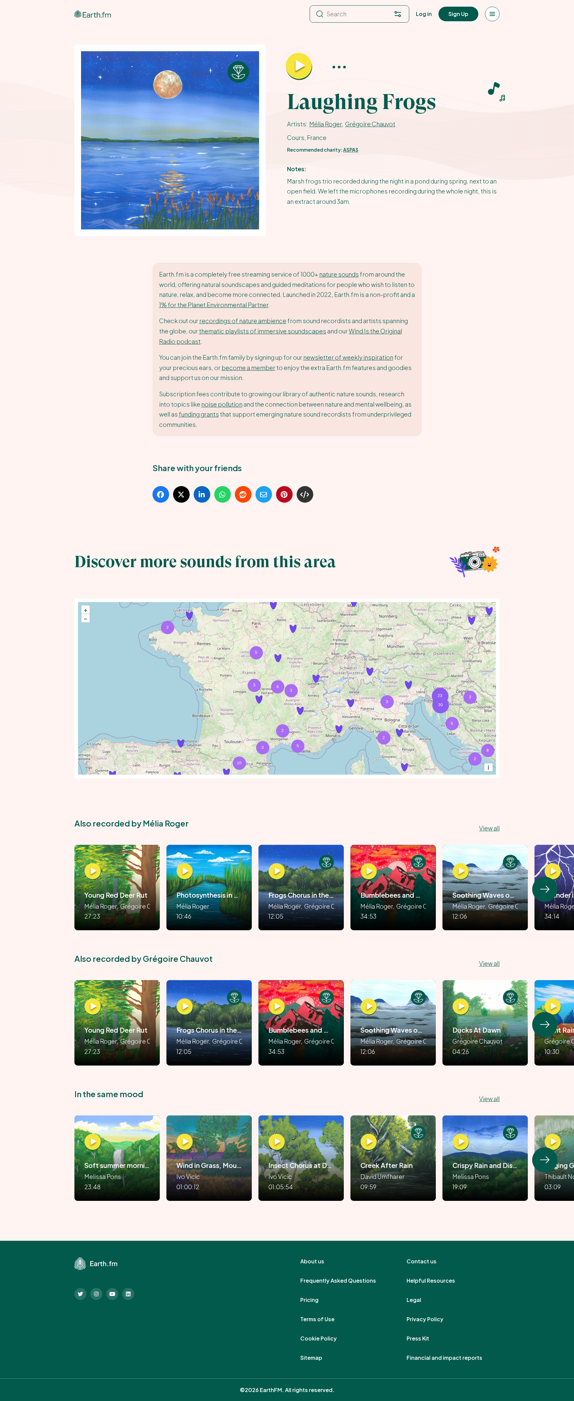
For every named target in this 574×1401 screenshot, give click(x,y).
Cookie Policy (325, 1338)
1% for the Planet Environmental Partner (213, 305)
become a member (248, 367)
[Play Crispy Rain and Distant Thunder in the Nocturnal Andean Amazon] (460, 1142)
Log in (424, 13)
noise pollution (221, 404)
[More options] (339, 67)
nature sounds (339, 274)
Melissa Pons (102, 1176)
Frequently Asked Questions (345, 1281)
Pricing (316, 1300)
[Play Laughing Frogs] (299, 66)
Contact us (429, 1261)
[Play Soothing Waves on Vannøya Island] (460, 871)
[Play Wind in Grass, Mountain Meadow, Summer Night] (184, 1142)
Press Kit (425, 1338)
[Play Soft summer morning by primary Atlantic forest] (92, 1142)
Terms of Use (324, 1319)
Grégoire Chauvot (370, 124)
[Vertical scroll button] (544, 889)
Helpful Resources (438, 1281)
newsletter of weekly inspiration (348, 357)
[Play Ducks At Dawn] (460, 1006)
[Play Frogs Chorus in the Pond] (276, 871)
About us (319, 1261)
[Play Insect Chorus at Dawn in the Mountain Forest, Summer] (276, 1142)
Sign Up (458, 13)
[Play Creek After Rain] (368, 1142)
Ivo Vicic (188, 1176)
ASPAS (350, 150)
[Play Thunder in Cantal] (552, 871)
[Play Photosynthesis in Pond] (184, 871)
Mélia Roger (325, 124)
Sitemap (318, 1358)
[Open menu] (492, 14)
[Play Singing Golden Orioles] (552, 1142)
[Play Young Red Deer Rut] (92, 871)
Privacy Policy (432, 1319)
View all (489, 828)
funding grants (199, 414)
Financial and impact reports (452, 1358)
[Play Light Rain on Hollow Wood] (552, 1006)
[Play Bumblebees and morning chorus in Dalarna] (368, 871)
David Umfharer (382, 1176)
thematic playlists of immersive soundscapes (262, 331)
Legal (421, 1300)
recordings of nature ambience (242, 320)
